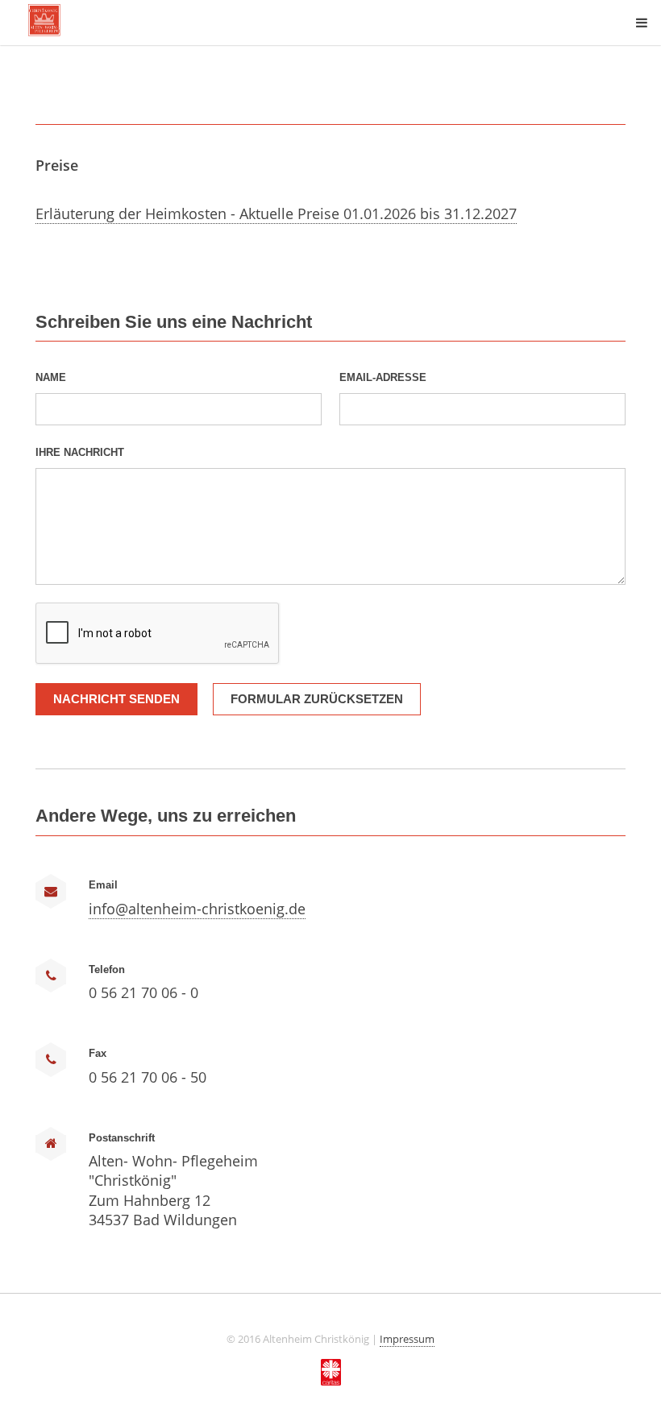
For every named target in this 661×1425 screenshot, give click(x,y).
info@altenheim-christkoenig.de (197, 908)
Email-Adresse (382, 377)
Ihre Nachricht (79, 452)
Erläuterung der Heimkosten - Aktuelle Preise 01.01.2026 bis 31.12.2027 (276, 213)
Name (50, 377)
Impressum (407, 1339)
